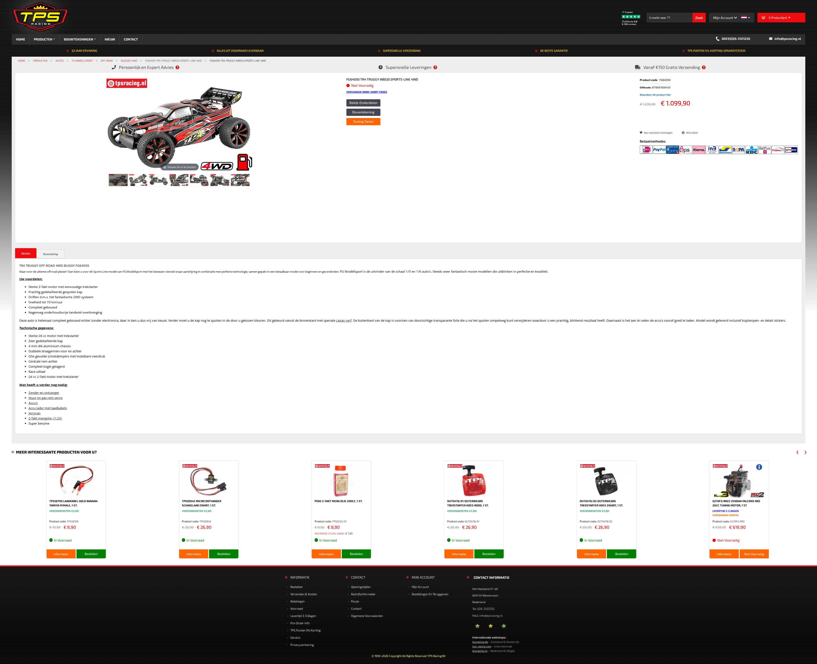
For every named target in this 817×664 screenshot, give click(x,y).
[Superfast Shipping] (437, 67)
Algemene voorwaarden (367, 616)
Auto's (60, 60)
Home (21, 60)
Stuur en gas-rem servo (46, 398)
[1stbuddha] (491, 627)
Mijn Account (420, 587)
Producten (40, 60)
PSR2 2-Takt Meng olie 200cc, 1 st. (304, 501)
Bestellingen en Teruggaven (430, 594)
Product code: (23, 521)
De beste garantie (554, 50)
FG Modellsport (82, 60)
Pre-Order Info (300, 623)
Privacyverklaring (302, 645)
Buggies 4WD (129, 60)
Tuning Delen (363, 121)
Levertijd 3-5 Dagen (303, 616)
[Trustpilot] (504, 627)
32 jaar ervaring (84, 50)
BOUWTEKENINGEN (81, 39)
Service (295, 637)
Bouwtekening (363, 112)
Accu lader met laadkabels (48, 408)
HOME (20, 39)
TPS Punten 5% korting (305, 630)
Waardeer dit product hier (655, 94)
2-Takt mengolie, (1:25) (45, 418)
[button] (745, 17)
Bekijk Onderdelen (363, 103)
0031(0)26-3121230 (736, 38)
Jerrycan (34, 413)
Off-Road (107, 60)
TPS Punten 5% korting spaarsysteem (716, 50)
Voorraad (296, 608)
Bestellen (296, 587)
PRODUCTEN (43, 39)
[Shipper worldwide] (706, 67)
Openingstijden (361, 587)
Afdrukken (692, 132)
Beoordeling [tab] (50, 253)
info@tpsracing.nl (787, 38)
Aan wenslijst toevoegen (658, 132)
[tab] (26, 253)
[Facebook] (477, 627)
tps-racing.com (481, 646)
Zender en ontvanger (44, 393)
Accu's (33, 403)
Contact (356, 608)
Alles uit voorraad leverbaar (240, 50)
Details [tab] (25, 253)
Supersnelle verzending (402, 50)
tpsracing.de (480, 642)
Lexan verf (343, 320)
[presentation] (797, 452)
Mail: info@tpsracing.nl (487, 615)
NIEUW (114, 39)
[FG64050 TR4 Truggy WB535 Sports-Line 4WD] (118, 180)
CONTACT (136, 39)
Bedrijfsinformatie (363, 594)
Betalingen (297, 601)
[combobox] (672, 17)
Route (355, 601)
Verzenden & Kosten (303, 594)
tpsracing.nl (479, 650)
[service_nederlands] (180, 67)
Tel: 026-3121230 (483, 609)
